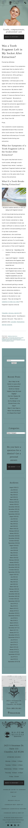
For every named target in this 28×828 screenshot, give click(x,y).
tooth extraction (13, 338)
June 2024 (13, 550)
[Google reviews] (15, 825)
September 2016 (13, 637)
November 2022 (13, 596)
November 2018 (13, 613)
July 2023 (13, 577)
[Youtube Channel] (12, 825)
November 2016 (13, 635)
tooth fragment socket (8, 340)
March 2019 (13, 608)
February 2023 (13, 589)
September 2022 (13, 601)
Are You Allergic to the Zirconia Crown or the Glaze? (14, 403)
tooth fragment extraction (11, 339)
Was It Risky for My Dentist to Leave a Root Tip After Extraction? (14, 384)
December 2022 (13, 594)
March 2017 (13, 630)
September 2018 (13, 615)
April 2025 (13, 526)
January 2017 (13, 632)
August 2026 (13, 487)
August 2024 (13, 545)
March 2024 (13, 557)
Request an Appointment (12, 36)
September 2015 (13, 654)
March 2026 (13, 499)
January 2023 (13, 591)
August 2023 (13, 574)
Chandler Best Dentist (14, 804)
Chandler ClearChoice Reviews (14, 808)
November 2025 (13, 509)
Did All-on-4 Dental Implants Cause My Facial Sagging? (14, 391)
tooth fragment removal (19, 339)
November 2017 (13, 628)
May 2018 (13, 620)
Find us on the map (15, 713)
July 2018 (13, 618)
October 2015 (13, 652)
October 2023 (13, 569)
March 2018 (13, 623)
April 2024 (13, 555)
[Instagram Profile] (19, 825)
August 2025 (13, 516)
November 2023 (13, 567)
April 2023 (13, 584)
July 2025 (13, 519)
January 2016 (13, 649)
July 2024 (13, 548)
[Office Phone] (25, 4)
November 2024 (13, 538)
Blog (14, 796)
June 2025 (13, 521)
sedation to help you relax (10, 302)
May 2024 (13, 553)
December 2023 (13, 565)
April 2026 (13, 497)
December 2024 (13, 536)
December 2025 (13, 507)
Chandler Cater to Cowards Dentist (14, 791)
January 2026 (13, 504)
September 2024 (13, 543)
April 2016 (13, 644)
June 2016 (13, 642)
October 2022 (13, 598)
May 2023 (13, 582)
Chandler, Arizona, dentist (10, 313)
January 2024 (13, 562)
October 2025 (13, 511)
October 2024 (13, 540)
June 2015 (13, 659)
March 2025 (13, 528)
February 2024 (13, 560)
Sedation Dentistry (12, 336)
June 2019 (13, 603)
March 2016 (13, 647)
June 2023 (13, 579)
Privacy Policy (14, 800)
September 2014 (12, 661)
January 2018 (13, 625)
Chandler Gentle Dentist (14, 812)
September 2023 (13, 572)
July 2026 (13, 490)
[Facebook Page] (8, 825)
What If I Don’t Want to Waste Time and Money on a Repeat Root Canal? (14, 410)
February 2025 (13, 531)
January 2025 (13, 533)
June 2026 (13, 492)
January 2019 (13, 611)
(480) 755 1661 (16, 708)
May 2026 (13, 494)
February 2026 (13, 502)
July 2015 (13, 657)
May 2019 (13, 606)
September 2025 (13, 514)
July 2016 (13, 640)
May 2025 (13, 524)
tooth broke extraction (14, 337)
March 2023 (13, 586)
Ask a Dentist (11, 466)
